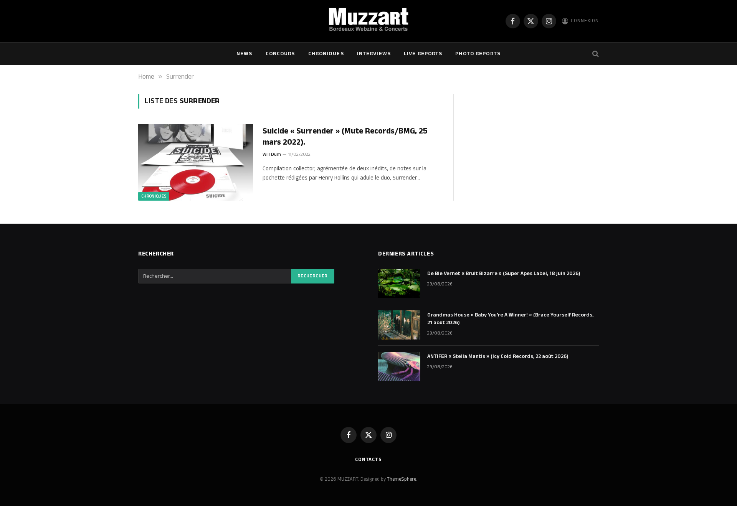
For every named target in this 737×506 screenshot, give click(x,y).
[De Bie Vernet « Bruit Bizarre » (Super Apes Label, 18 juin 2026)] (399, 283)
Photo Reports (478, 54)
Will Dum (272, 154)
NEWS (244, 54)
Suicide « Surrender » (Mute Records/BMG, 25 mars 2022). (345, 137)
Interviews (374, 54)
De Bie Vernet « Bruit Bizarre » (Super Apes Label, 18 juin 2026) (503, 273)
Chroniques (326, 54)
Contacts (368, 459)
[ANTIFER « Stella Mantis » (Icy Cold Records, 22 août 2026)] (399, 366)
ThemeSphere (401, 479)
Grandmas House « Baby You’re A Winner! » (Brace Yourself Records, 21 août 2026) (510, 318)
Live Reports (423, 54)
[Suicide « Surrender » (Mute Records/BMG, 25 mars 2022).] (195, 162)
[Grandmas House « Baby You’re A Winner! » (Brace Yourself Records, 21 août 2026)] (399, 325)
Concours (280, 54)
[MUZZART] (368, 21)
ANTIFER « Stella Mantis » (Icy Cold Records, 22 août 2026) (497, 356)
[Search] (595, 54)
